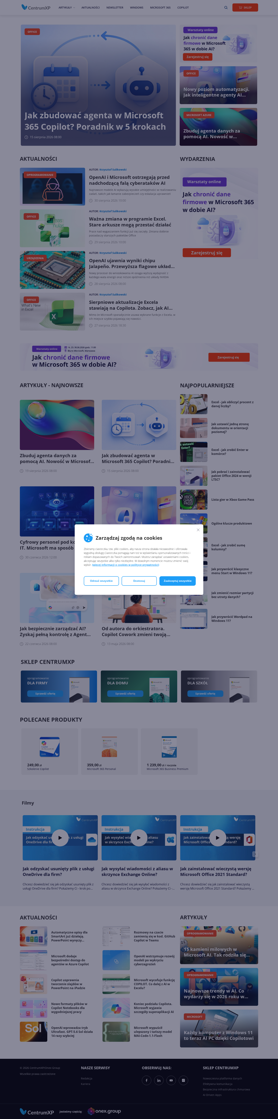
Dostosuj (139, 580)
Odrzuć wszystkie (101, 580)
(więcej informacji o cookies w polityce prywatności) (125, 565)
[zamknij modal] (198, 529)
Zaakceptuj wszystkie (178, 580)
